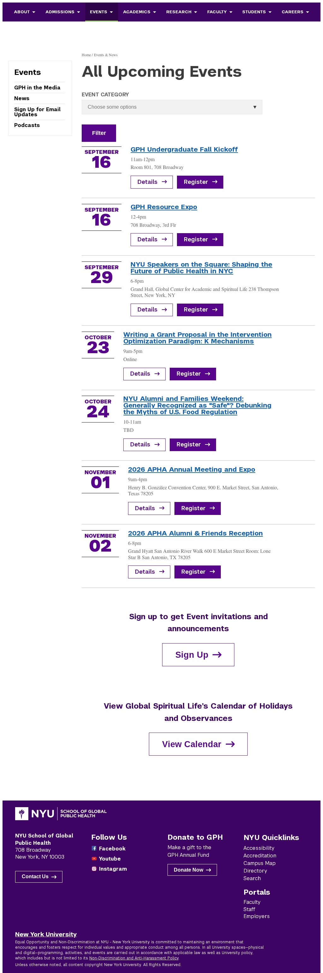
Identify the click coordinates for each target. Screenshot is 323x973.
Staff (249, 909)
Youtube (110, 858)
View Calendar (191, 744)
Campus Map (260, 863)
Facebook (112, 848)
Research (178, 12)
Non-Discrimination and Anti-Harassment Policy (134, 958)
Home (86, 54)
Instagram (113, 869)
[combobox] (116, 107)
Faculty (217, 12)
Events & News (106, 54)
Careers (292, 12)
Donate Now (188, 870)
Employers (257, 916)
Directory (255, 870)
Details (147, 181)
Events (98, 12)
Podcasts (27, 125)
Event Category (105, 94)
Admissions (59, 12)
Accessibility (259, 848)
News (21, 98)
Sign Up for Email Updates (37, 112)
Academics (136, 12)
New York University (46, 934)
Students (254, 12)
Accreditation (260, 855)
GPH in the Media (37, 87)
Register (196, 181)
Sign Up (191, 655)
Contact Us (35, 876)
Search (252, 878)
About (22, 12)
